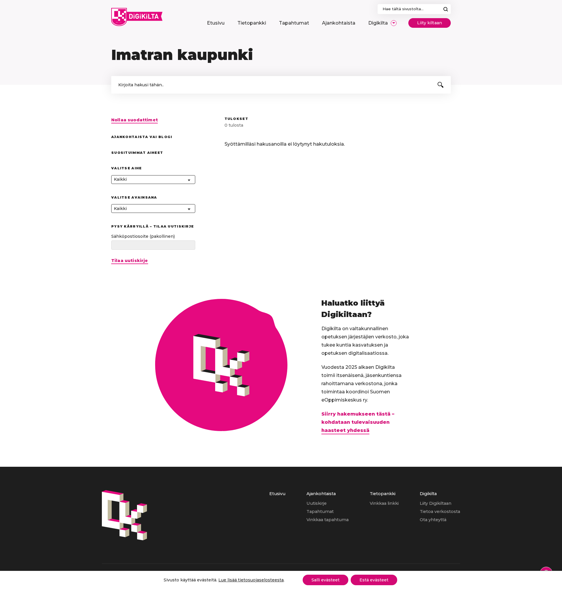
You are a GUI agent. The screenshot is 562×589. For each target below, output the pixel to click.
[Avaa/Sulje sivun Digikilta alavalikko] (394, 23)
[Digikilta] (124, 539)
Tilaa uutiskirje (129, 260)
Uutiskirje (316, 503)
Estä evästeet (373, 580)
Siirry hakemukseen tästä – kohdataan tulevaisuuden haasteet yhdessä (357, 422)
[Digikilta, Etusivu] (136, 17)
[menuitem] (216, 23)
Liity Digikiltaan (435, 503)
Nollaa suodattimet (134, 120)
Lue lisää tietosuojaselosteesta (251, 580)
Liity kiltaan (429, 22)
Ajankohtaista (321, 493)
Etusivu (277, 493)
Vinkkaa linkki (384, 503)
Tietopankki (382, 493)
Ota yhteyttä (433, 519)
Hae (446, 9)
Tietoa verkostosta (440, 511)
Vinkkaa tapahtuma (327, 519)
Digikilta (428, 493)
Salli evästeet (325, 580)
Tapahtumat (320, 511)
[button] (440, 85)
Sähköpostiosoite (143, 236)
